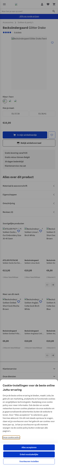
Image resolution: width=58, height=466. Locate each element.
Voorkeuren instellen (29, 461)
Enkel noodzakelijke (29, 454)
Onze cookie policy (11, 437)
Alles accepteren (29, 447)
